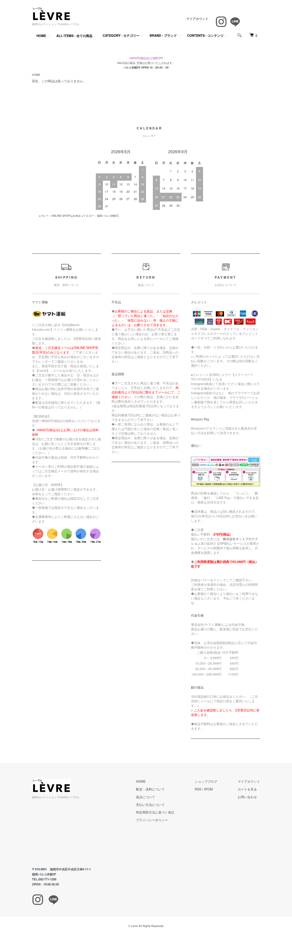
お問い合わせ (247, 797)
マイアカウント (197, 18)
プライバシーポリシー (152, 820)
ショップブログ (206, 781)
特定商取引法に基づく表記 (155, 812)
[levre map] (73, 833)
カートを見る (247, 789)
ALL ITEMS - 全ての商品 (74, 35)
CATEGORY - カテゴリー (121, 35)
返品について (145, 797)
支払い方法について (150, 804)
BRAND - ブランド (163, 35)
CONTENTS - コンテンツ (205, 35)
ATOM (208, 789)
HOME (41, 35)
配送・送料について (150, 789)
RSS (198, 789)
